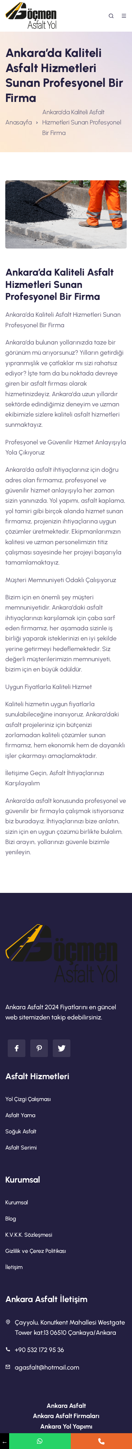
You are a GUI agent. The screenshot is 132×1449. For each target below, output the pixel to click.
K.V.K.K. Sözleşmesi (28, 1234)
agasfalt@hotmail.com (47, 1367)
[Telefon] (101, 1441)
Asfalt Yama (20, 1115)
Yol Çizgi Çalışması (28, 1099)
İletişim (14, 1267)
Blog (10, 1218)
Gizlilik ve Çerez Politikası (35, 1251)
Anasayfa (18, 122)
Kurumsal (16, 1202)
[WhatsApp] (39, 1441)
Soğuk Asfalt (21, 1131)
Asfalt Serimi (21, 1147)
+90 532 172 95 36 (39, 1350)
